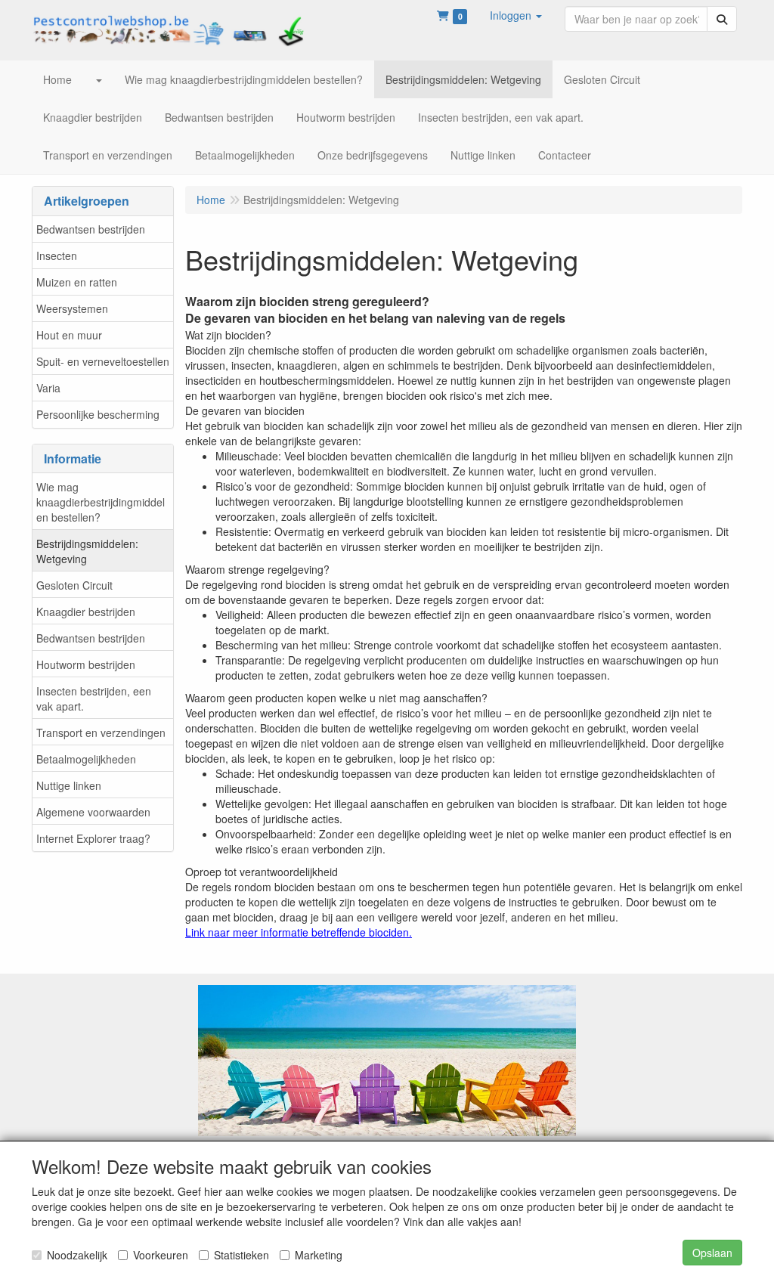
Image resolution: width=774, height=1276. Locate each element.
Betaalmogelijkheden (86, 759)
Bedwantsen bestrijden (90, 229)
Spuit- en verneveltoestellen (102, 361)
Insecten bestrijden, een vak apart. (93, 698)
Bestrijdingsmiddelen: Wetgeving (87, 551)
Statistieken (241, 1254)
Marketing (318, 1254)
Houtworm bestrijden (85, 664)
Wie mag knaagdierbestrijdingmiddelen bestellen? (100, 502)
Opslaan (712, 1252)
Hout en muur (69, 334)
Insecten (56, 255)
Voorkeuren (160, 1254)
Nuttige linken (68, 785)
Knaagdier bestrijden (85, 611)
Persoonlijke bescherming (97, 414)
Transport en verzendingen (101, 732)
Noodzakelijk (77, 1254)
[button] (515, 15)
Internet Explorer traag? (93, 838)
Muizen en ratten (76, 282)
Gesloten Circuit (74, 585)
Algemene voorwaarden (93, 811)
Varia (48, 387)
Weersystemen (72, 308)
